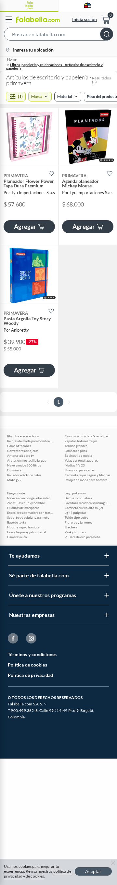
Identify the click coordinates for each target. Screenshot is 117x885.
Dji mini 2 (14, 470)
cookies (37, 876)
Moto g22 (14, 480)
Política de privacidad (30, 675)
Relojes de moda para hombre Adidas (30, 441)
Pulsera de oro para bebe (82, 537)
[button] (58, 35)
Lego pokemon (75, 493)
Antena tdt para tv (20, 455)
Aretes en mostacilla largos (26, 460)
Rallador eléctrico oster (24, 475)
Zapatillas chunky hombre (26, 503)
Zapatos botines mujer (81, 441)
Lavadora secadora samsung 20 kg (87, 503)
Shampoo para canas (79, 470)
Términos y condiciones (32, 654)
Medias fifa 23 (75, 465)
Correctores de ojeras (22, 451)
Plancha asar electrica (23, 436)
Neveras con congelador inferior (30, 498)
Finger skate (16, 493)
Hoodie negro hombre (23, 527)
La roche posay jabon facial (26, 532)
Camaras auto (17, 537)
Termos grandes (76, 446)
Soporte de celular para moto (28, 517)
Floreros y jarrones (78, 522)
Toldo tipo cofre (76, 517)
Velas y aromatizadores (81, 460)
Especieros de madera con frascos (30, 512)
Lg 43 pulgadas (75, 512)
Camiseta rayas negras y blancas (87, 475)
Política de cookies (27, 664)
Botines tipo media (78, 455)
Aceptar (93, 871)
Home (12, 59)
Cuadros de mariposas (23, 508)
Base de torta (16, 522)
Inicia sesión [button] (84, 19)
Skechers (71, 527)
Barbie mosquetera (78, 498)
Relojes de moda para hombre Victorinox (87, 480)
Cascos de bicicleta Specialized (87, 436)
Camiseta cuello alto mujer (84, 508)
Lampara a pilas (76, 451)
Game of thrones (19, 446)
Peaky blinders (75, 532)
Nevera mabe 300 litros (24, 465)
